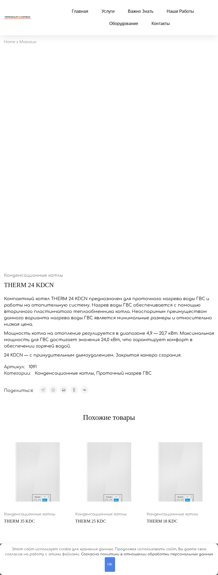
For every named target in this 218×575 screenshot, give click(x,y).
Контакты (161, 23)
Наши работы (180, 11)
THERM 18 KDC (162, 521)
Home (9, 42)
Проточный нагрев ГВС (124, 373)
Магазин (28, 42)
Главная (80, 11)
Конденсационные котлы (33, 275)
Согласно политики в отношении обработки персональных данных (147, 554)
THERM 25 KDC (90, 521)
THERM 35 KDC (19, 521)
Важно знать (140, 11)
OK (109, 564)
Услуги (108, 11)
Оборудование (123, 23)
